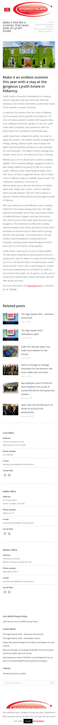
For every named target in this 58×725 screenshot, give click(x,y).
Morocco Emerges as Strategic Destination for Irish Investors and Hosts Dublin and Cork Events (36, 369)
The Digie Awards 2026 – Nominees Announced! (37, 316)
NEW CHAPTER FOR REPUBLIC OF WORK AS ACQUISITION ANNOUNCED (37, 409)
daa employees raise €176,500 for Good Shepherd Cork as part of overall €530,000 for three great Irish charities (37, 389)
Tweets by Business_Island (14, 673)
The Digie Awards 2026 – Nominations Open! (32, 332)
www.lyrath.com (34, 285)
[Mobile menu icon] (7, 9)
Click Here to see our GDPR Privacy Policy (20, 621)
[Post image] (10, 318)
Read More (38, 720)
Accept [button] (28, 721)
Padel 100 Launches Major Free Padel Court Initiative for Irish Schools (35, 350)
